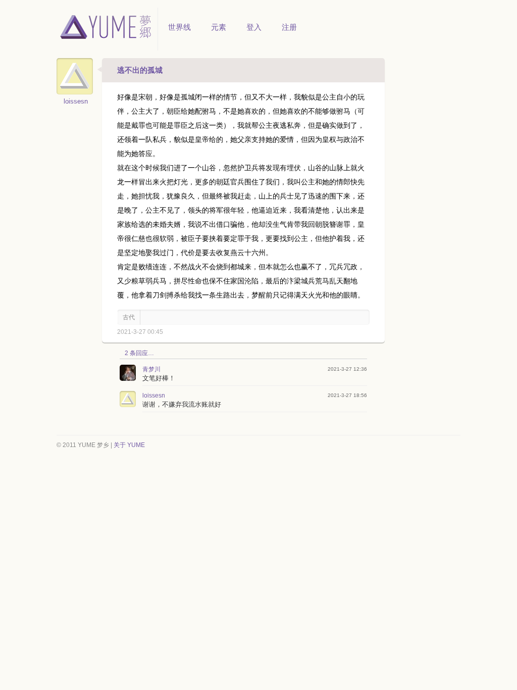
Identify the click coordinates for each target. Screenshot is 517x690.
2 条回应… (139, 353)
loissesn (76, 101)
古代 (129, 317)
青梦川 (151, 369)
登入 (254, 27)
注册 (289, 27)
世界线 (179, 27)
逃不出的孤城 (140, 70)
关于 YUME (129, 445)
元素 (218, 27)
